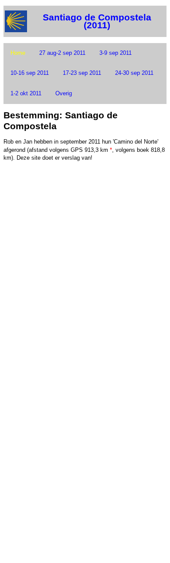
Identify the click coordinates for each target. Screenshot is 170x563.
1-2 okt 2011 (25, 93)
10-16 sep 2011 (29, 73)
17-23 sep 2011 (82, 73)
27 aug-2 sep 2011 (62, 53)
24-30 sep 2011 (134, 73)
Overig (63, 93)
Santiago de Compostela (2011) (97, 21)
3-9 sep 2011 (115, 53)
